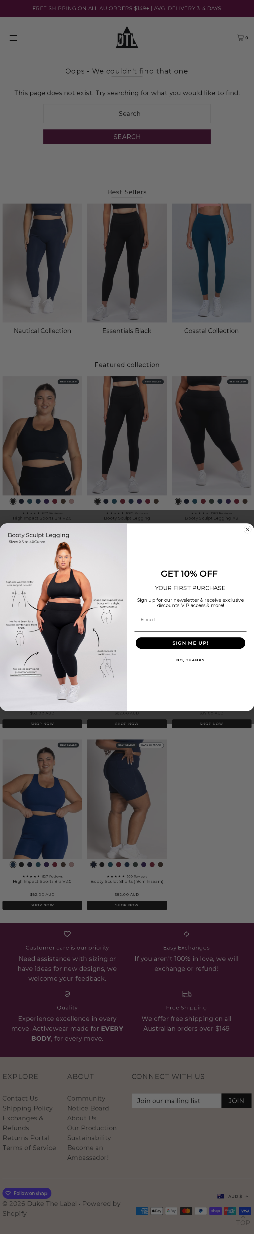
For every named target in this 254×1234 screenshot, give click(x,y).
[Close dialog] (247, 529)
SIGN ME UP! (190, 643)
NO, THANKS (190, 660)
